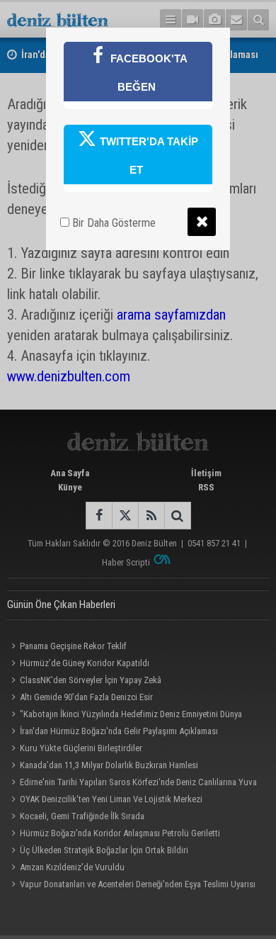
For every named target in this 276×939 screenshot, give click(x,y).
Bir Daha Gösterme (112, 223)
